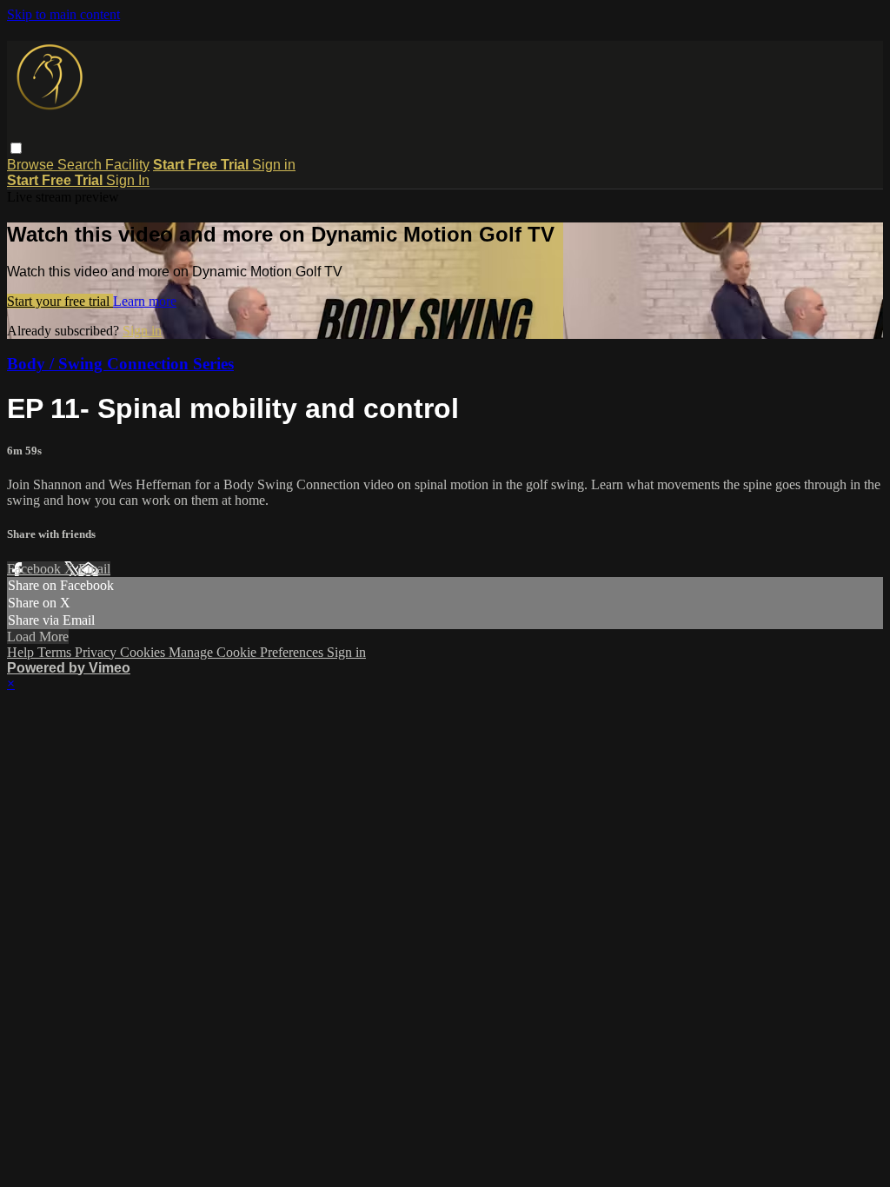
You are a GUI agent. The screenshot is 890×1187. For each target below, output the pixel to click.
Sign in (274, 164)
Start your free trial (60, 301)
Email (94, 568)
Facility (127, 164)
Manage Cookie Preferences (248, 652)
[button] (16, 148)
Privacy (97, 652)
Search (81, 164)
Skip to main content (63, 14)
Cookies (144, 652)
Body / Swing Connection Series (120, 364)
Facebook (35, 568)
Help (22, 652)
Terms (56, 652)
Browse (32, 164)
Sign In (127, 180)
